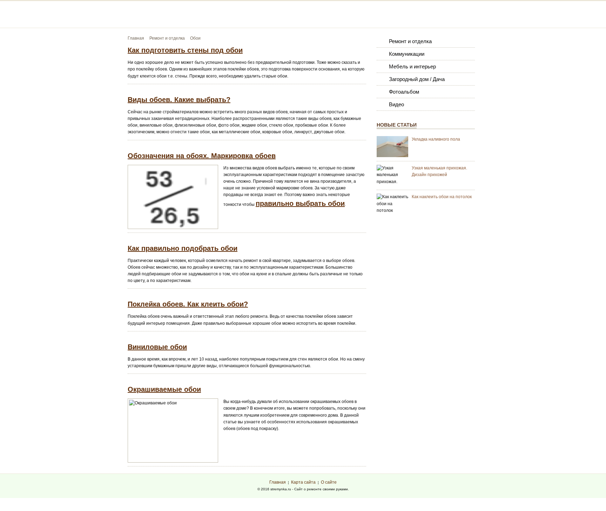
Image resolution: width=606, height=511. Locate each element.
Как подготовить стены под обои (185, 50)
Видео (396, 104)
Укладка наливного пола (436, 139)
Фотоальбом (404, 92)
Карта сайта (303, 482)
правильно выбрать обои (300, 203)
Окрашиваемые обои (164, 389)
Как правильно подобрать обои (182, 248)
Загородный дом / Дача (417, 79)
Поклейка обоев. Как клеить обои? (188, 304)
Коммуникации (406, 54)
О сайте (329, 482)
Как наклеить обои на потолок (442, 196)
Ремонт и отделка (410, 41)
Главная (277, 482)
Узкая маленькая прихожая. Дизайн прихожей (439, 171)
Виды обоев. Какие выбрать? (179, 99)
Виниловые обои (157, 347)
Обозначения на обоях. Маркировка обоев (202, 156)
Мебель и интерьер (412, 66)
